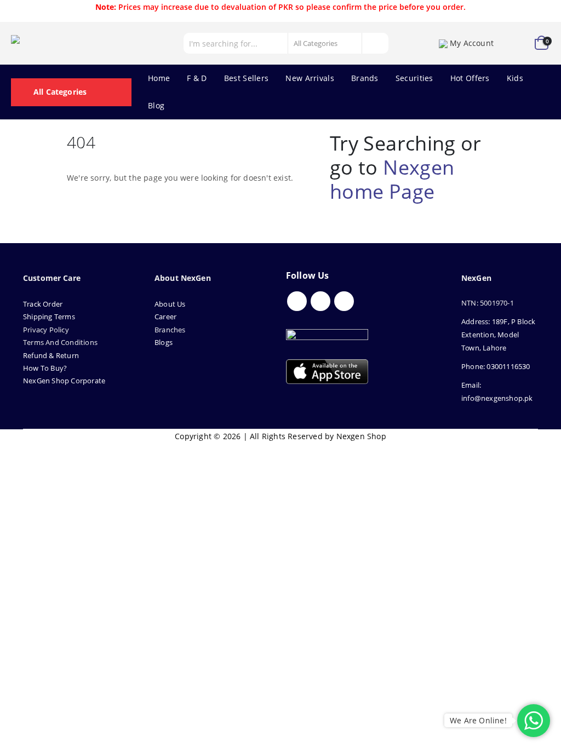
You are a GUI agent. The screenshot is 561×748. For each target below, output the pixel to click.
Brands (365, 78)
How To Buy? (45, 368)
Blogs (163, 342)
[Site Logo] (60, 43)
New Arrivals (309, 78)
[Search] (374, 43)
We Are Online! (478, 720)
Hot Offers (470, 78)
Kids (515, 78)
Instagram (344, 301)
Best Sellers (246, 78)
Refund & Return (51, 355)
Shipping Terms (49, 316)
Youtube (320, 301)
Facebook (297, 301)
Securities (414, 78)
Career (165, 316)
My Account (472, 43)
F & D (197, 78)
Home (159, 78)
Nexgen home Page (392, 179)
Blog (156, 105)
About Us (170, 304)
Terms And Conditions (60, 342)
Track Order (42, 304)
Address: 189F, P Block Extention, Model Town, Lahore (498, 335)
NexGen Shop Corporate (64, 380)
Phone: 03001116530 (495, 366)
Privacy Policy (46, 330)
